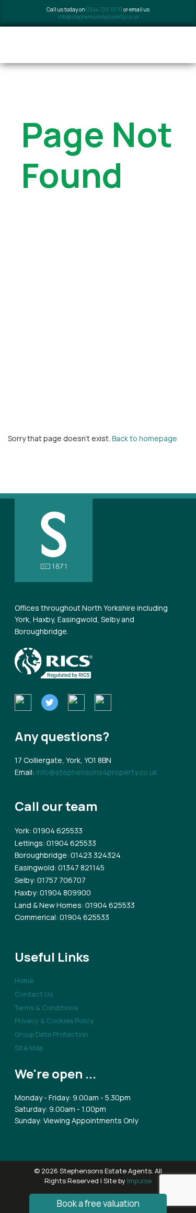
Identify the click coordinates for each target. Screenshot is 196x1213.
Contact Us (34, 994)
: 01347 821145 (79, 867)
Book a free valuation (98, 1203)
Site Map (29, 1047)
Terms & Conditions (46, 1007)
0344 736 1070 (104, 9)
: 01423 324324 (94, 855)
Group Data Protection (51, 1034)
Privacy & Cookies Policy (54, 1020)
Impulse (139, 1180)
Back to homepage (144, 438)
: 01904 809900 (63, 892)
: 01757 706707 (59, 880)
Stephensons (74, 45)
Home (24, 980)
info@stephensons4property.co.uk (98, 16)
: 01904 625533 (56, 830)
